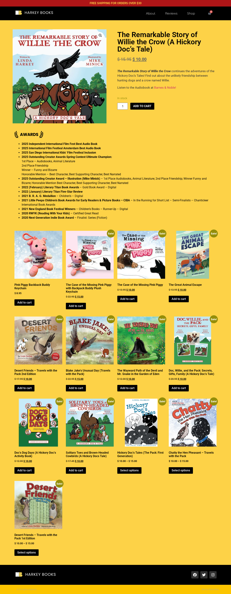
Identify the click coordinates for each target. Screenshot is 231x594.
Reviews (171, 13)
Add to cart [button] (24, 302)
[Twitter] (204, 574)
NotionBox (214, 589)
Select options (129, 470)
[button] (100, 35)
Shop (191, 13)
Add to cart (142, 106)
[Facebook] (195, 574)
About (150, 13)
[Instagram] (213, 574)
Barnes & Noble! (165, 87)
